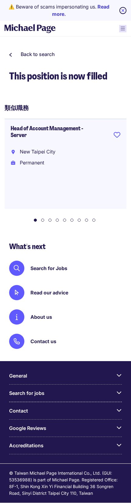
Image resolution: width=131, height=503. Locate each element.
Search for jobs (26, 393)
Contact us (43, 341)
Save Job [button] (117, 136)
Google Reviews (27, 428)
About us (41, 317)
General (18, 375)
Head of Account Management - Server (47, 132)
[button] (32, 54)
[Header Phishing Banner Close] (122, 10)
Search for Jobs (48, 268)
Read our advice (49, 293)
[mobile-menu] (122, 28)
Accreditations (26, 445)
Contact (18, 410)
